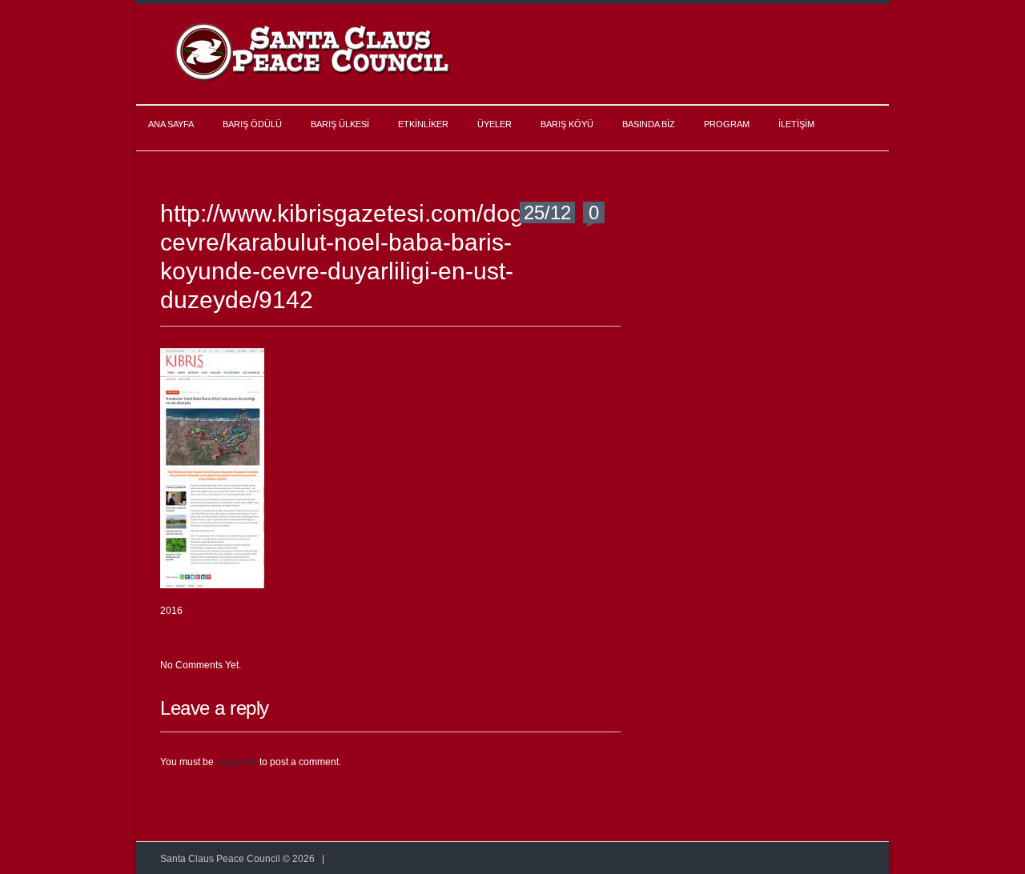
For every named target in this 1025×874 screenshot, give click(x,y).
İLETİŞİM (796, 124)
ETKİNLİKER (423, 124)
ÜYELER (494, 124)
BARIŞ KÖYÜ (567, 124)
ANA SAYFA (171, 124)
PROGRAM (727, 124)
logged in (236, 762)
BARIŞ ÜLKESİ (340, 124)
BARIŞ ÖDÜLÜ (252, 124)
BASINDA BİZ (648, 124)
